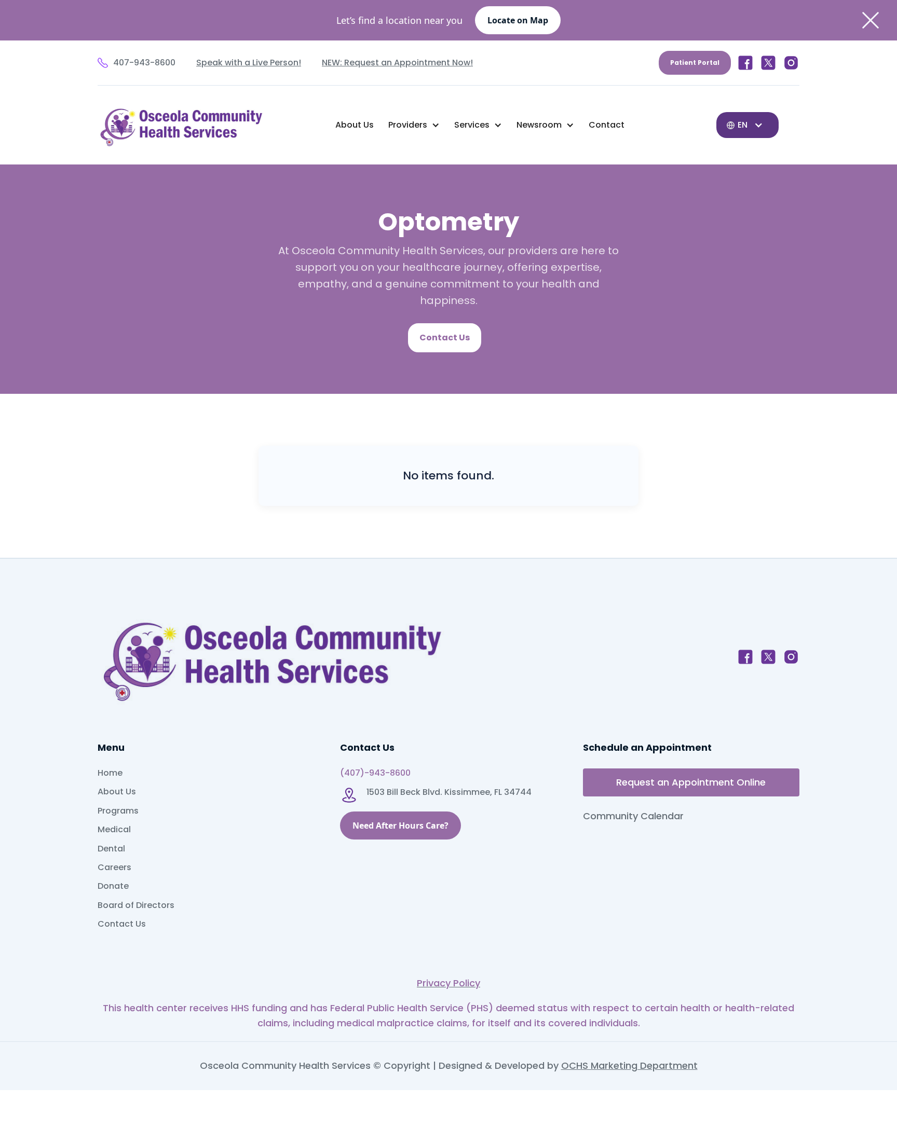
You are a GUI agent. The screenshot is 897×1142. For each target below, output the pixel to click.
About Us (354, 125)
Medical (114, 829)
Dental (111, 849)
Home (110, 773)
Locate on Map (517, 20)
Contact (606, 125)
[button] (414, 125)
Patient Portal (694, 62)
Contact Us (444, 337)
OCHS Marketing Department (629, 1065)
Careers (114, 867)
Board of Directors (136, 905)
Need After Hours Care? (400, 825)
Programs (118, 811)
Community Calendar (633, 816)
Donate (113, 886)
